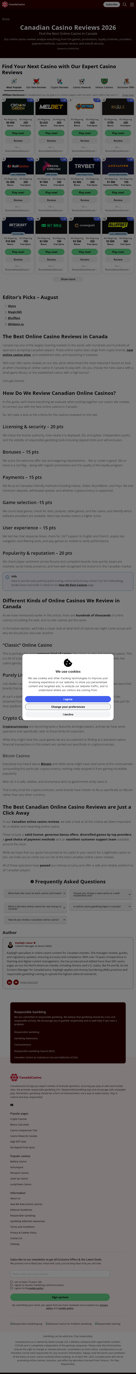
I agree (68, 699)
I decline (68, 714)
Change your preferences (68, 706)
